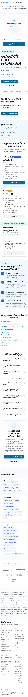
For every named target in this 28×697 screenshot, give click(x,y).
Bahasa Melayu (21, 603)
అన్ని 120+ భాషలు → (19, 682)
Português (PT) (12, 607)
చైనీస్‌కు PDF (16, 484)
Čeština (11, 594)
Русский (24, 607)
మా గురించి (3, 624)
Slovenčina (3, 609)
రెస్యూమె (16, 649)
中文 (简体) (23, 613)
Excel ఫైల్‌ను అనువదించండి (9, 539)
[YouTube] (8, 689)
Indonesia (3, 600)
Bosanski (6, 594)
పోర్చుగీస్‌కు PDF (15, 487)
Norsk (9, 605)
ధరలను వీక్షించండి (14, 461)
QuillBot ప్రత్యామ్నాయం (6, 650)
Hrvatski (16, 598)
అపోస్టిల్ (5, 517)
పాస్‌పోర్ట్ (16, 500)
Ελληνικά (3, 596)
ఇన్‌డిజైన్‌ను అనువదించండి (9, 551)
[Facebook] (5, 689)
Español (8, 596)
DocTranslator (6, 622)
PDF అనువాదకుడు (5, 136)
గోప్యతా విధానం (17, 624)
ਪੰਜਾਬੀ (17, 605)
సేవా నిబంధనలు (10, 624)
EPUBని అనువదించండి (8, 545)
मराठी (15, 603)
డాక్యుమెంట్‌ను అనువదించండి (10, 81)
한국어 (2, 603)
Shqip (15, 609)
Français (25, 596)
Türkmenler (16, 611)
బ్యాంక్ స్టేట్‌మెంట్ (18, 647)
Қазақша (24, 600)
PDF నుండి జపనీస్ (17, 490)
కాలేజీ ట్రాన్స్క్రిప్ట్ (7, 512)
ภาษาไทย (11, 611)
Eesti (13, 596)
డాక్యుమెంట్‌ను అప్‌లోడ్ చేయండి (13, 457)
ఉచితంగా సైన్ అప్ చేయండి (8, 85)
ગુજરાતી (3, 598)
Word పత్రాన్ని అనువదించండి (10, 530)
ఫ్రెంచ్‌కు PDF (14, 482)
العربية (8, 592)
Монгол (11, 603)
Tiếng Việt (17, 613)
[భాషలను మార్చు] (14, 39)
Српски (20, 609)
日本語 (12, 600)
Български (22, 592)
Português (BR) (4, 607)
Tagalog (22, 611)
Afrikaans (3, 592)
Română (19, 607)
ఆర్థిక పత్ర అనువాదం (6, 332)
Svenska (25, 609)
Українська (8, 613)
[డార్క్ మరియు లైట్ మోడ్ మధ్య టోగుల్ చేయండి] (13, 2)
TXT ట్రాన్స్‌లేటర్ (4, 345)
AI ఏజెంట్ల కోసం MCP (5, 674)
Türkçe (2, 613)
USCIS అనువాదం (18, 630)
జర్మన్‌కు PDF (6, 487)
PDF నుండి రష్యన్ (7, 490)
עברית (7, 598)
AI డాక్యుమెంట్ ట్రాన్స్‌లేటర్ (7, 329)
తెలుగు (6, 611)
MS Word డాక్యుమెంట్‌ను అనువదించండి (10, 324)
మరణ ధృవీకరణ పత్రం (8, 509)
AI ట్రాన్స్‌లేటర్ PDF (5, 334)
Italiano (8, 600)
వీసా (19, 515)
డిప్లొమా (16, 509)
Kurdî (6, 603)
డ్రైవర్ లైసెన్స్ (6, 515)
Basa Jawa (18, 600)
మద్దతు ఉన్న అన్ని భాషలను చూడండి (9, 128)
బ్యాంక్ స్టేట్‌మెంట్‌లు (17, 512)
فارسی (16, 596)
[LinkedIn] (2, 689)
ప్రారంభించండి (14, 182)
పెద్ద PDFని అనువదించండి (7, 321)
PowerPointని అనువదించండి (10, 542)
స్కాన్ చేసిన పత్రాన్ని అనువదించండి (11, 536)
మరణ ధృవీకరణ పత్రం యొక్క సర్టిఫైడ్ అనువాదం (12, 340)
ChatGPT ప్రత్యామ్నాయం (6, 630)
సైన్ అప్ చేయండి (15, 277)
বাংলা (2, 594)
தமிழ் (2, 611)
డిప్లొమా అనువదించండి (6, 337)
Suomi (20, 596)
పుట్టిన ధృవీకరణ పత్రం (8, 500)
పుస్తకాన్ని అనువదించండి (9, 548)
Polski (21, 605)
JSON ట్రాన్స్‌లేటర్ (5, 342)
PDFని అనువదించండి (8, 527)
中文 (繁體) (3, 615)
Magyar (21, 598)
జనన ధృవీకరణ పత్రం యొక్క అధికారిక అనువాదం (12, 326)
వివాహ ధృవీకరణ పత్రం (8, 503)
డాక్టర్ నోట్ (17, 651)
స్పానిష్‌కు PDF (7, 482)
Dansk (15, 594)
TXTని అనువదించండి (19, 553)
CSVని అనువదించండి (8, 553)
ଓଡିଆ (13, 605)
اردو (13, 613)
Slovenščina (10, 609)
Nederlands (4, 605)
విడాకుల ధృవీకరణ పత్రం (8, 506)
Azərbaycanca (15, 592)
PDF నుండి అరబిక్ (7, 484)
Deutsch (20, 594)
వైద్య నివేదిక (13, 515)
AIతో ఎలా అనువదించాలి (6, 671)
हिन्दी (11, 598)
